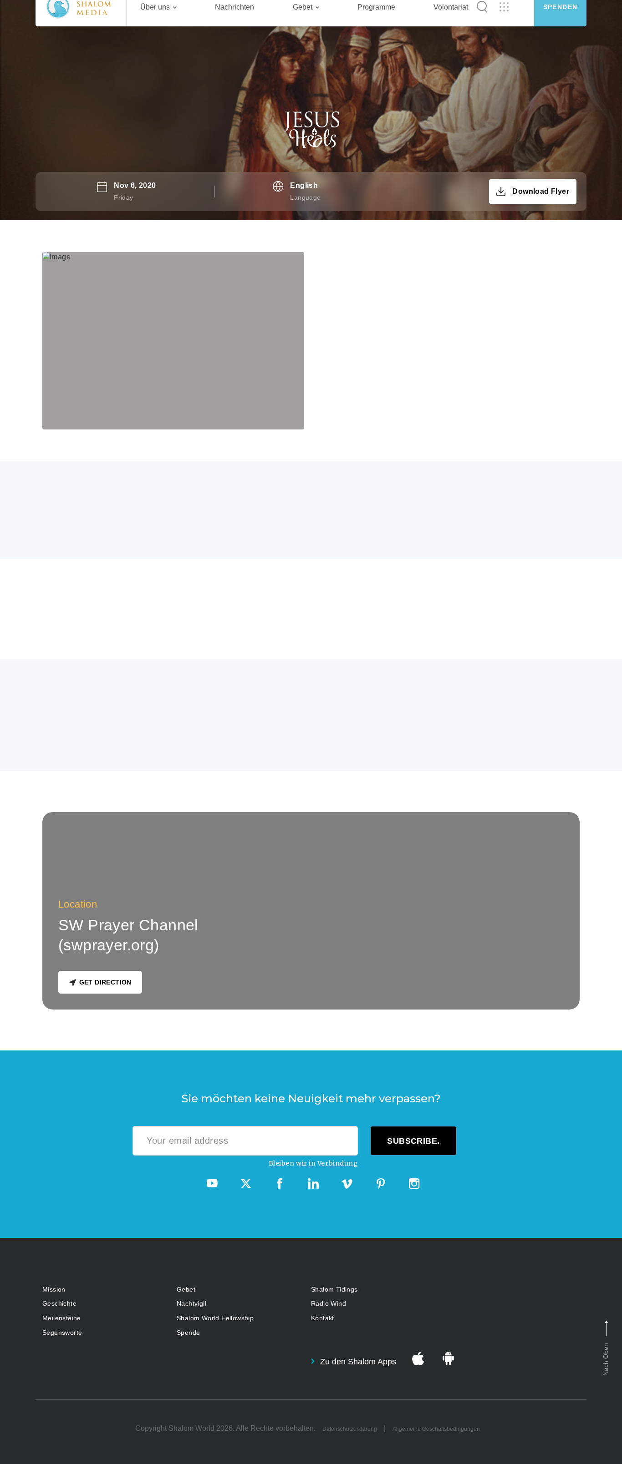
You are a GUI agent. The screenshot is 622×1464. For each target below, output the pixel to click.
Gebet (186, 1289)
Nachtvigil (191, 1303)
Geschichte (59, 1303)
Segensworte (62, 1332)
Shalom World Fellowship (215, 1318)
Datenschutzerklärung (349, 1429)
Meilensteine (61, 1318)
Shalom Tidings (334, 1289)
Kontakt (322, 1318)
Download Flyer (540, 191)
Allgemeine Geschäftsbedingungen (436, 1429)
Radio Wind (328, 1303)
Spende (188, 1332)
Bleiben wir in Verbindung (313, 1163)
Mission (54, 1289)
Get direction (105, 982)
